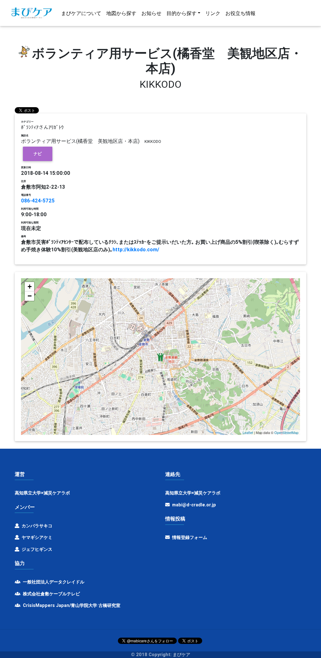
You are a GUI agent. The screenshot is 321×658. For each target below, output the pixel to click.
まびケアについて (81, 13)
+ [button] (30, 286)
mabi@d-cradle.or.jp (194, 505)
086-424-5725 (38, 200)
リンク (212, 13)
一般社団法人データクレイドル (53, 582)
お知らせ (151, 13)
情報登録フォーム (189, 537)
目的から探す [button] (181, 13)
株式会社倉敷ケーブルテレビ (51, 594)
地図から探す (121, 13)
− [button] (30, 296)
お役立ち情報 (240, 13)
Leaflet (248, 432)
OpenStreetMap (286, 432)
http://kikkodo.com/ (136, 249)
